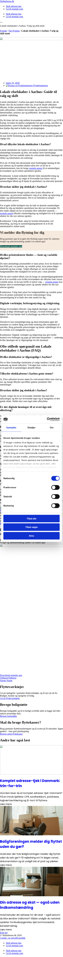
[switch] (55, 487)
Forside (3, 31)
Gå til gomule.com (14, 9)
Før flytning (14, 31)
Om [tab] (51, 427)
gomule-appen (35, 168)
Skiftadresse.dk (7, 1)
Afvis (31, 535)
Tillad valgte (31, 527)
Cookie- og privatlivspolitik (12, 938)
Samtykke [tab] (11, 427)
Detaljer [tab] (32, 427)
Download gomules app (11, 246)
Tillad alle (31, 518)
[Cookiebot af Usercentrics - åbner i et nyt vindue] (47, 419)
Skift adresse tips (13, 6)
